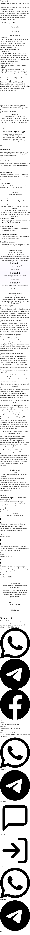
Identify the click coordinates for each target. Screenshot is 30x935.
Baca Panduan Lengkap (15, 250)
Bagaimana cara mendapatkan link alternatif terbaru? (15, 385)
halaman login (9, 325)
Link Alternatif (12, 3)
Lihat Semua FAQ (15, 470)
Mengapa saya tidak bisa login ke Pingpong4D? (15, 367)
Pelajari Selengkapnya (15, 293)
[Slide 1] (1, 92)
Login (6, 3)
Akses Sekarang (15, 269)
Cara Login (3, 728)
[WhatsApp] (15, 643)
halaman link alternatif (21, 348)
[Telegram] (15, 674)
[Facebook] (15, 704)
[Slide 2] (1, 95)
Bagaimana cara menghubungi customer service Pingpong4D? (15, 432)
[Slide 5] (1, 103)
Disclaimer (11, 732)
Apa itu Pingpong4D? (6, 306)
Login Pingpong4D (15, 604)
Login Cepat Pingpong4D (8, 111)
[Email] (15, 720)
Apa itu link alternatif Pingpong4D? (11, 335)
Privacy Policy (4, 732)
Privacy (27, 734)
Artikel (19, 3)
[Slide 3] (1, 98)
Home (2, 3)
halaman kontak (22, 445)
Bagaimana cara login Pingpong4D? (11, 320)
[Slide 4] (1, 100)
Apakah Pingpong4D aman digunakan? (12, 353)
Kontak (26, 3)
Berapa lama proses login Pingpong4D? (12, 417)
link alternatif (22, 379)
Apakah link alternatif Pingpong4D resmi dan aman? (15, 401)
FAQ (23, 3)
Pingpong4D (4, 1)
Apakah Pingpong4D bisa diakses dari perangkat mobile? (15, 451)
